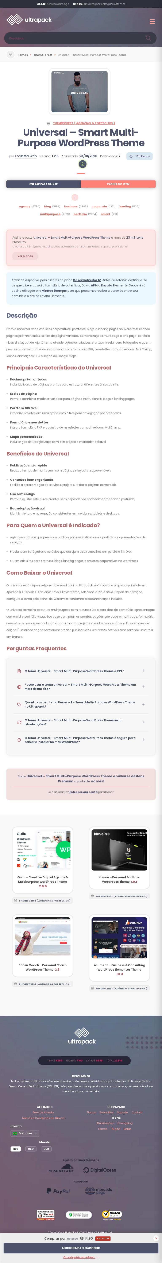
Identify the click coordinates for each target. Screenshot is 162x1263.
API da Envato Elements (109, 285)
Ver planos (25, 256)
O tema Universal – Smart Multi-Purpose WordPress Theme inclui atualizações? (73, 722)
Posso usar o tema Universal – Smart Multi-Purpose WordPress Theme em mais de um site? (80, 687)
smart (105, 214)
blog (47, 206)
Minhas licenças (54, 291)
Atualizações (105, 1123)
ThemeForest (43, 55)
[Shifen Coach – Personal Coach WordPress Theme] (43, 945)
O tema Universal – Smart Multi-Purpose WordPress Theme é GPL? (74, 671)
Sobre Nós (106, 1112)
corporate (99, 206)
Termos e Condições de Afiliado (43, 1118)
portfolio (80, 214)
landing (125, 206)
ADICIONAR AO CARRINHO (81, 1248)
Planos (91, 1112)
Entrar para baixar (43, 184)
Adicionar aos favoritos (11, 58)
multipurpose (50, 214)
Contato (137, 1112)
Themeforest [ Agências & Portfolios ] (84, 123)
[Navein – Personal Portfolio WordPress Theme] (119, 858)
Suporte (122, 1112)
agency (24, 206)
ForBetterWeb (26, 156)
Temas (23, 55)
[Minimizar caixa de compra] (156, 1238)
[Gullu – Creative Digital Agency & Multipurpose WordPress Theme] (43, 860)
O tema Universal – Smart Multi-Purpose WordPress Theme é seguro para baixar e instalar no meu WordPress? (80, 740)
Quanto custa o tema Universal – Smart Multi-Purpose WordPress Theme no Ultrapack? (80, 704)
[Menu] (153, 21)
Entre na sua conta (83, 792)
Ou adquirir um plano (81, 1257)
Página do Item (118, 184)
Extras (127, 1129)
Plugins (115, 1129)
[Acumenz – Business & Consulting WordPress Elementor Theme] (119, 948)
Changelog (125, 1123)
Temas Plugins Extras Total (84, 1060)
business (70, 206)
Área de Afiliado (43, 1112)
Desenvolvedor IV (87, 280)
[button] (82, 164)
